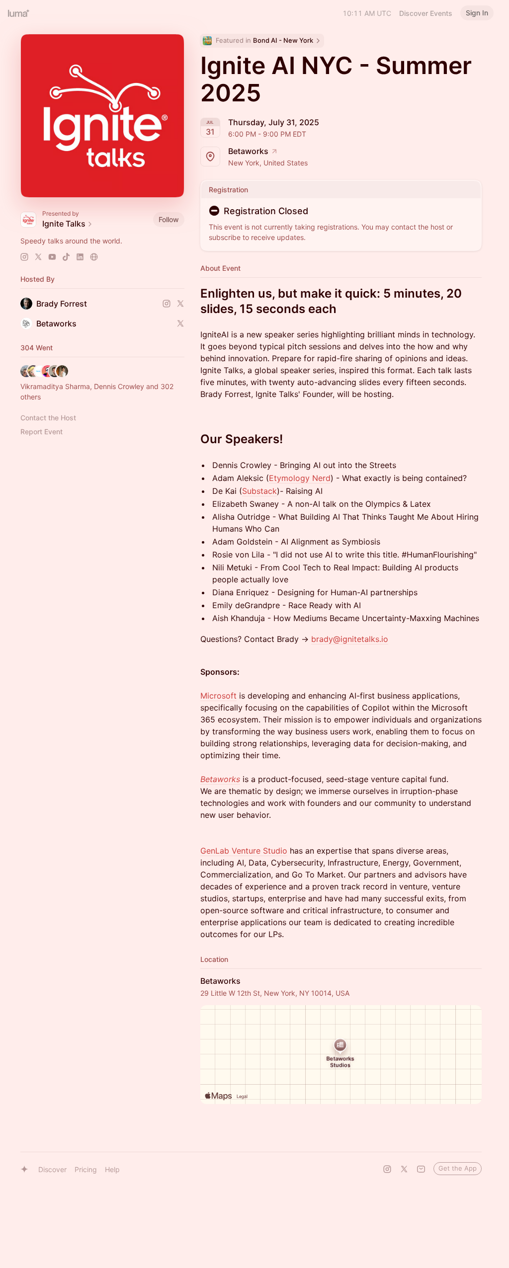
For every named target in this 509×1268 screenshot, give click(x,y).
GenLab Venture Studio (243, 851)
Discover (52, 1169)
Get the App (457, 1168)
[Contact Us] (421, 1169)
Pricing (86, 1169)
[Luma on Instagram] (387, 1169)
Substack (259, 491)
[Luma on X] (404, 1169)
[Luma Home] (19, 13)
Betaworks (220, 779)
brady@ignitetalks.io (349, 639)
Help (112, 1169)
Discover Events (425, 13)
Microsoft (218, 696)
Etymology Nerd (300, 478)
